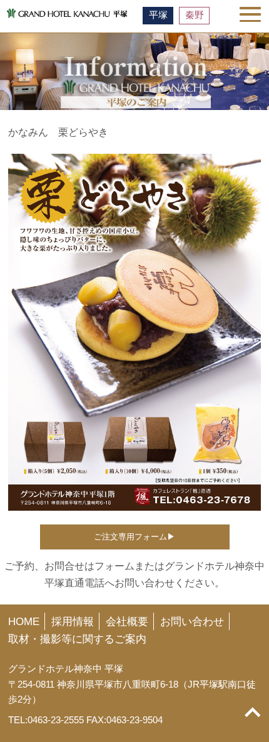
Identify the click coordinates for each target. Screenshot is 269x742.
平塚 (158, 15)
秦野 (194, 15)
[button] (250, 14)
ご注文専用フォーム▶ (134, 537)
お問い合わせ (192, 621)
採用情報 (72, 621)
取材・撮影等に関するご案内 (77, 639)
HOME (23, 621)
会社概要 (127, 621)
